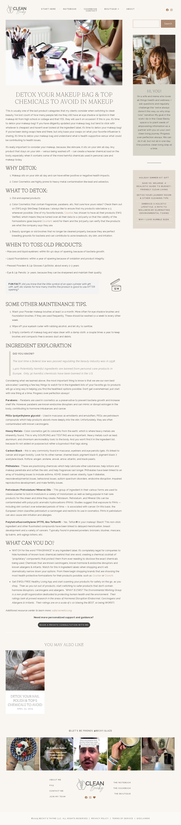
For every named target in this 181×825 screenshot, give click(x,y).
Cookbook (90, 9)
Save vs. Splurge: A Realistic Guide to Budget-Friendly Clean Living (154, 186)
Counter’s (47, 221)
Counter (68, 212)
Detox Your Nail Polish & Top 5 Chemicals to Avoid (25, 700)
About (130, 9)
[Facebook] (167, 10)
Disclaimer (143, 818)
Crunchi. (109, 575)
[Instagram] (171, 10)
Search (168, 23)
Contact (91, 11)
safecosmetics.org (62, 610)
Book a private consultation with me (64, 625)
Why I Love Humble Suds (154, 219)
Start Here (48, 9)
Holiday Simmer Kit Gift (154, 178)
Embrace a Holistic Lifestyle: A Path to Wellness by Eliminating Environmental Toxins (154, 208)
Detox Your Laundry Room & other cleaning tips (154, 196)
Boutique (110, 9)
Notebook (70, 9)
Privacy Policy (100, 818)
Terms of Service (122, 818)
